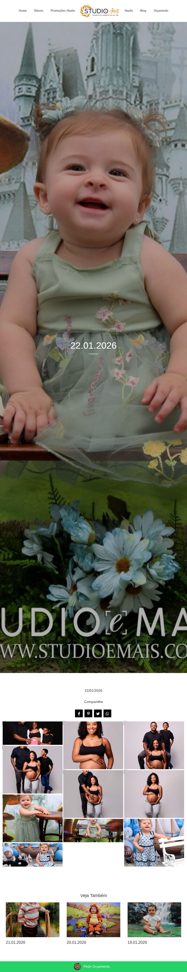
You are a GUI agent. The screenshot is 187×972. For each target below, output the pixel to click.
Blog (143, 10)
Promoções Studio (63, 10)
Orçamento (161, 10)
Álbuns (38, 10)
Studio (128, 10)
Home (23, 10)
